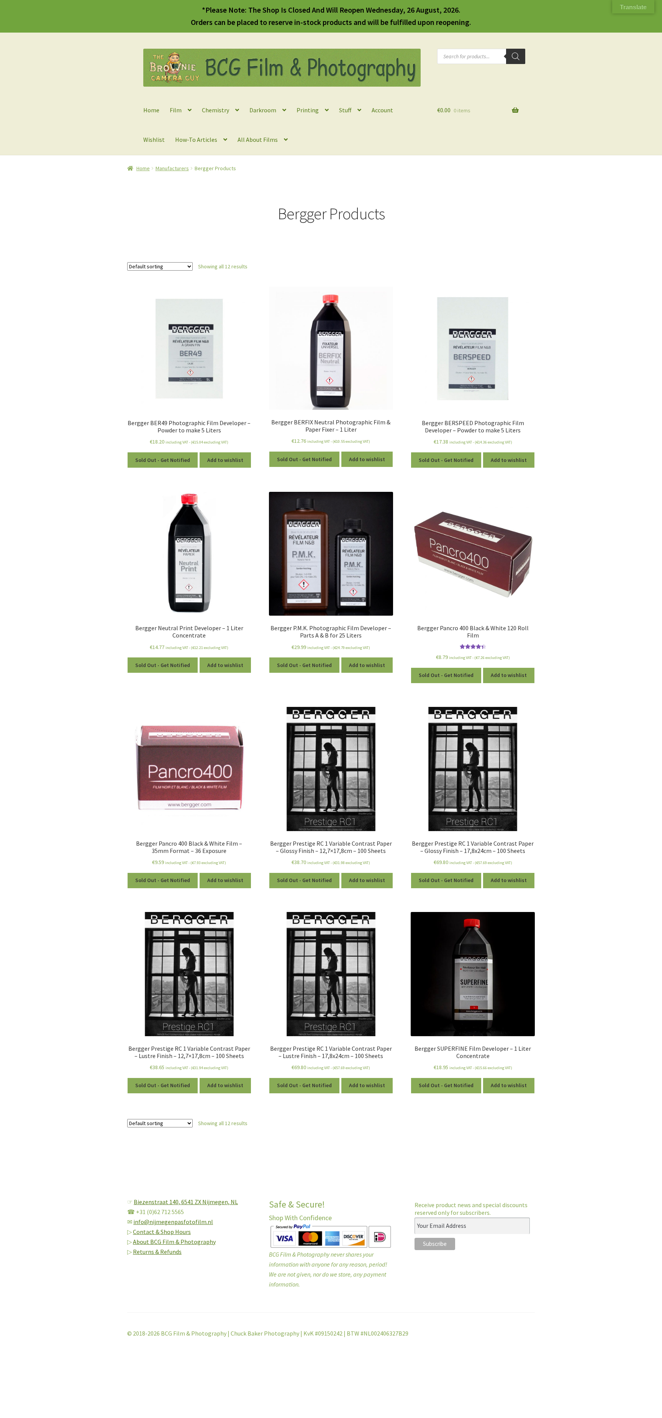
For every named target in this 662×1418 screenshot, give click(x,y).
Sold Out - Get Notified (162, 460)
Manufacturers (172, 168)
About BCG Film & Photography (174, 1241)
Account (382, 110)
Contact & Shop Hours (162, 1232)
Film (176, 110)
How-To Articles (196, 139)
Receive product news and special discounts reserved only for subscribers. (471, 1208)
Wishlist (154, 139)
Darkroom (262, 110)
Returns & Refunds (157, 1251)
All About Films (258, 139)
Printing (308, 110)
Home (151, 110)
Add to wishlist (225, 460)
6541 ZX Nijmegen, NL (209, 1202)
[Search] (515, 56)
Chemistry (215, 110)
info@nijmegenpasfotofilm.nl (173, 1222)
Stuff (345, 110)
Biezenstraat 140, (157, 1202)
